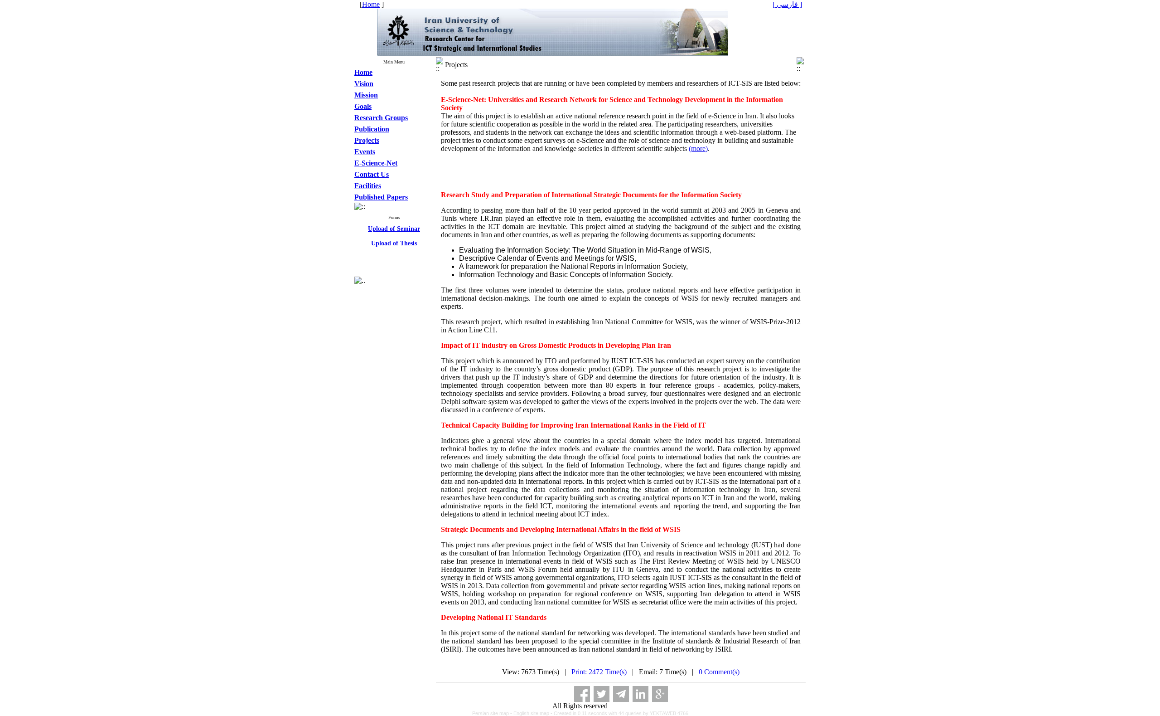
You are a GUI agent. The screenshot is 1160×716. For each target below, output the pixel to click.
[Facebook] (582, 694)
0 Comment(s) (719, 672)
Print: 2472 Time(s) (599, 672)
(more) (698, 148)
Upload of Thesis (394, 238)
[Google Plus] (660, 694)
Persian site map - (492, 713)
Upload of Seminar (394, 224)
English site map (532, 713)
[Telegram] (621, 694)
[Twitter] (601, 694)
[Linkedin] (640, 694)
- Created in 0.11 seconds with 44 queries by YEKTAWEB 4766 (619, 713)
